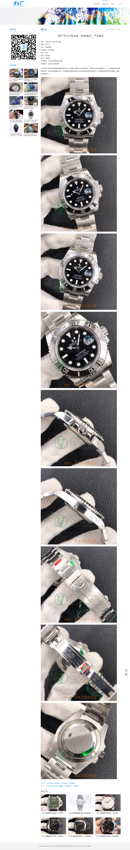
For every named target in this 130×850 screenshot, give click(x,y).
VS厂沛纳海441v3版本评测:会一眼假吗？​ (16, 79)
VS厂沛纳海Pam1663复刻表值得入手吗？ (15, 107)
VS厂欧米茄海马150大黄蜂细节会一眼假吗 (31, 107)
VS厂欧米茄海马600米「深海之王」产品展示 (15, 134)
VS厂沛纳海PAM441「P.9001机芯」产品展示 (80, 836)
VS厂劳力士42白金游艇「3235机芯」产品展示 (63, 786)
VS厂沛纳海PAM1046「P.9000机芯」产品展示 (108, 813)
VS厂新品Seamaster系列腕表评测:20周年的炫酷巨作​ (30, 134)
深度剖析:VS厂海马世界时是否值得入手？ (30, 79)
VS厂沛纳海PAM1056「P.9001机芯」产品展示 (53, 813)
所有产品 (105, 4)
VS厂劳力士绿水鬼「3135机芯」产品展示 (61, 783)
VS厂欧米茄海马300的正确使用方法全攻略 (16, 93)
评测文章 (96, 4)
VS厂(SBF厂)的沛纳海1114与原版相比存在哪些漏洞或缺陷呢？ (16, 120)
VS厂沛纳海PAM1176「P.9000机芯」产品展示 (53, 836)
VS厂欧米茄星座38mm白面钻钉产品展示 (80, 813)
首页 (112, 4)
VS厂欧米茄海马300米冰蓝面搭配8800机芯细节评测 (31, 93)
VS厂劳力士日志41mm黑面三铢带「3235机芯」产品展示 (31, 120)
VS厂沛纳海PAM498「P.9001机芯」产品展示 (108, 836)
